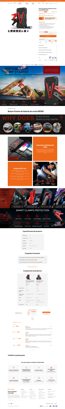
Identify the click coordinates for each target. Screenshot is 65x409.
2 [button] (31, 350)
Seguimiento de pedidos (42, 392)
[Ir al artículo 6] (22, 31)
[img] (27, 326)
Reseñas (36, 64)
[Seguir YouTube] (11, 403)
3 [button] (32, 350)
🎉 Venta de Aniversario (19, 3)
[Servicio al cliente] (51, 380)
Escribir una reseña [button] (46, 312)
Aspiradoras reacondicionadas (25, 396)
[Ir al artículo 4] (17, 31)
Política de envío (41, 393)
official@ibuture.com (50, 394)
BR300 (27, 304)
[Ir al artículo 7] (25, 31)
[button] (53, 11)
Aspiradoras (22, 393)
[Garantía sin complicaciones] (14, 369)
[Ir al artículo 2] (11, 31)
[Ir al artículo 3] (14, 31)
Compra (22, 64)
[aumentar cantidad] (43, 33)
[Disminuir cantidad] (40, 33)
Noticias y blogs (32, 392)
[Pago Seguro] (39, 380)
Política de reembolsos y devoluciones (42, 395)
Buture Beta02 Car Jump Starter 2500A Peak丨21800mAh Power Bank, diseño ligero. (40, 281)
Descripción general (27, 64)
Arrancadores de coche (24, 392)
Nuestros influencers (32, 398)
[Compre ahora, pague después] (51, 369)
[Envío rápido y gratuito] (39, 369)
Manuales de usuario (32, 393)
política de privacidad (42, 397)
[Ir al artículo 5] (20, 31)
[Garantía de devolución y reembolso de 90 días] (26, 369)
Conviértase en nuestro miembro (33, 397)
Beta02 (37, 304)
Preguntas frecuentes (41, 64)
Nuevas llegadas (33, 3)
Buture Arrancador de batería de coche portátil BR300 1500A (30, 281)
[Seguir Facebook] (8, 403)
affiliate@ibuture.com (50, 397)
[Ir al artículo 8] (28, 31)
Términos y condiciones (42, 398)
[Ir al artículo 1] (9, 31)
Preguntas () (19, 322)
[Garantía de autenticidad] (14, 380)
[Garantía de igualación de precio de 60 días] (26, 380)
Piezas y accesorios (27, 3)
